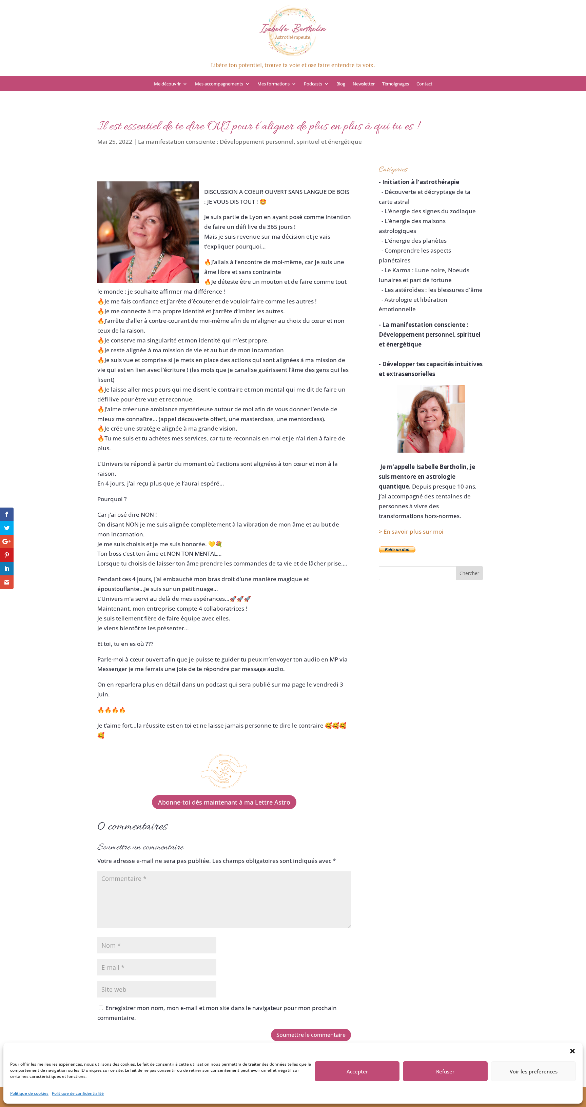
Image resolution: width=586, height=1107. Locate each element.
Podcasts (313, 84)
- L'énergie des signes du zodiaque (427, 211)
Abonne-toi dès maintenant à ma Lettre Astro (224, 802)
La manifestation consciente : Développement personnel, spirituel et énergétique (250, 141)
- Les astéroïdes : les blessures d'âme (431, 290)
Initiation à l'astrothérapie (420, 182)
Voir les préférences (534, 1071)
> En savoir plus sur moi (411, 531)
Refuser (445, 1071)
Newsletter (364, 84)
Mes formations (273, 84)
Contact (424, 84)
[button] (572, 1051)
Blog (340, 84)
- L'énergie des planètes (413, 240)
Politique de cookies (29, 1093)
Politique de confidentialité (78, 1093)
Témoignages (395, 84)
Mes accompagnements (219, 84)
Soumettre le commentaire (311, 1035)
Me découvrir (167, 84)
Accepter (357, 1071)
